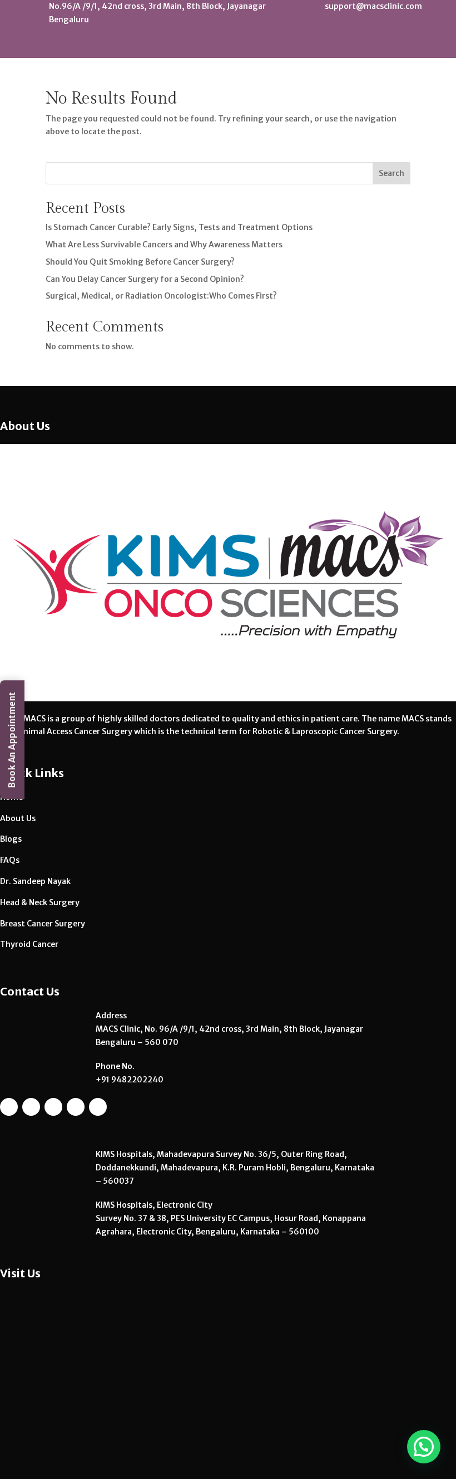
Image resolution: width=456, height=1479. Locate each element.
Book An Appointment (12, 739)
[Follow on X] (425, 45)
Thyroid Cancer (29, 944)
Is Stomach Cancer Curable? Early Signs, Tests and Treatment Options (179, 227)
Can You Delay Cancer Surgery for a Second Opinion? (145, 279)
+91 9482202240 (129, 1080)
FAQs (9, 860)
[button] (423, 1446)
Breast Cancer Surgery (42, 924)
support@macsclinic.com (373, 6)
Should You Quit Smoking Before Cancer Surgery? (140, 262)
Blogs (11, 839)
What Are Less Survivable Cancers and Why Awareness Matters (164, 245)
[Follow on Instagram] (345, 45)
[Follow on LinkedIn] (405, 45)
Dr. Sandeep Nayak (35, 881)
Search (391, 173)
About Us (18, 818)
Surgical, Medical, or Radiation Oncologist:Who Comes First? (161, 296)
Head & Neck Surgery (40, 902)
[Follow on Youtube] (365, 45)
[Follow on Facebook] (385, 45)
